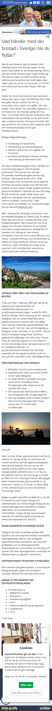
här (32, 669)
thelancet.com (24, 206)
